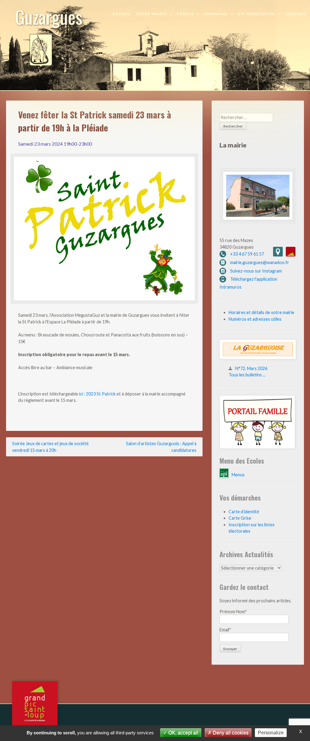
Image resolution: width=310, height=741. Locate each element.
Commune (216, 14)
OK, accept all (182, 732)
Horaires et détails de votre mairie (261, 312)
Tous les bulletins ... (247, 374)
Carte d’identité (244, 511)
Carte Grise (240, 518)
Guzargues (49, 16)
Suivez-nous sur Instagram (256, 270)
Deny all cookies (230, 732)
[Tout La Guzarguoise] (257, 357)
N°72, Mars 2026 (251, 368)
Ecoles (185, 14)
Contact (295, 14)
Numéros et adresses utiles (255, 319)
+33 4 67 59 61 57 (247, 253)
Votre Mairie (151, 14)
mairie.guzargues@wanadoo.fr (259, 262)
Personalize (271, 732)
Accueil (122, 14)
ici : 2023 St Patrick (97, 393)
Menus (238, 474)
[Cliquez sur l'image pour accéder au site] (257, 447)
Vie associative (256, 14)
